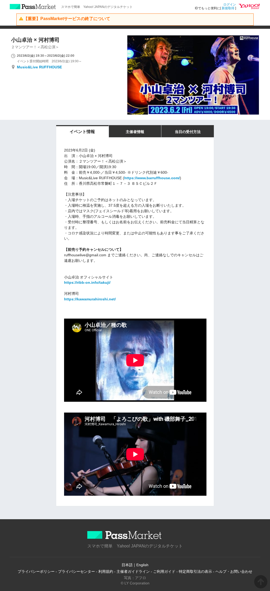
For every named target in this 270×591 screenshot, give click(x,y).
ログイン (229, 4)
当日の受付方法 (188, 132)
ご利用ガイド (164, 571)
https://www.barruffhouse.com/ (152, 178)
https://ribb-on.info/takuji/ (87, 282)
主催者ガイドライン (133, 571)
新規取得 (228, 8)
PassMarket (33, 6)
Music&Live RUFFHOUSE (39, 67)
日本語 (127, 565)
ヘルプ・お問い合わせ (233, 571)
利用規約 (105, 571)
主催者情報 (135, 132)
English (142, 565)
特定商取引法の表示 (195, 571)
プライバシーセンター (76, 571)
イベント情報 (82, 131)
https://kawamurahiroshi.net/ (90, 299)
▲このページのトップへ (260, 581)
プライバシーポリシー (36, 571)
